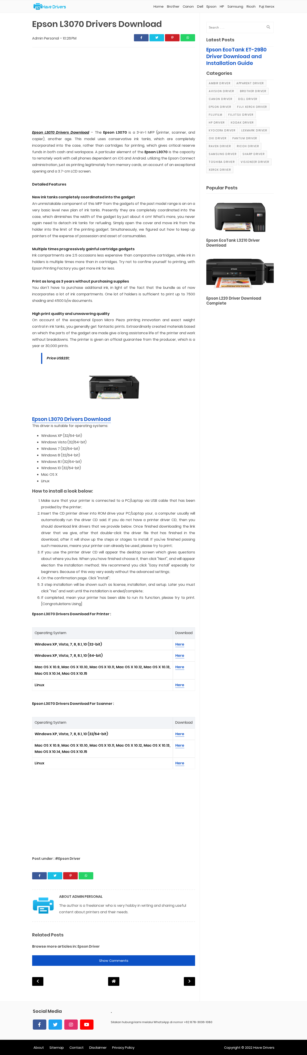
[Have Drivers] (51, 6)
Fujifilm (215, 115)
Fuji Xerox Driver (252, 107)
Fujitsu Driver (240, 115)
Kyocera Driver (222, 130)
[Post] (240, 216)
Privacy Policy (123, 1047)
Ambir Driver (219, 83)
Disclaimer (98, 1047)
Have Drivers (263, 1047)
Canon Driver (220, 99)
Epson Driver (89, 946)
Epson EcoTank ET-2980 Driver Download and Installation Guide (236, 56)
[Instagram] (71, 1025)
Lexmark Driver (254, 130)
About (38, 1047)
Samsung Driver (222, 154)
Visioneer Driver (255, 162)
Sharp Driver (253, 154)
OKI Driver (217, 138)
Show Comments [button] (113, 960)
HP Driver (217, 122)
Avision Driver (221, 91)
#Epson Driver (67, 858)
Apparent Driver (250, 83)
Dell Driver (247, 99)
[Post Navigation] (113, 981)
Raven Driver (220, 146)
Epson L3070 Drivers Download (71, 419)
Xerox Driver (220, 170)
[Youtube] (86, 1025)
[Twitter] (55, 1025)
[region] (113, 89)
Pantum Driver (244, 138)
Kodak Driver (242, 122)
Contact (76, 1047)
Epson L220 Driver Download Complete (233, 301)
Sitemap (56, 1047)
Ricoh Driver (248, 146)
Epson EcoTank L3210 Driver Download (233, 243)
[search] (268, 27)
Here (179, 644)
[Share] (141, 37)
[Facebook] (39, 1025)
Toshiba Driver (222, 162)
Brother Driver (253, 91)
